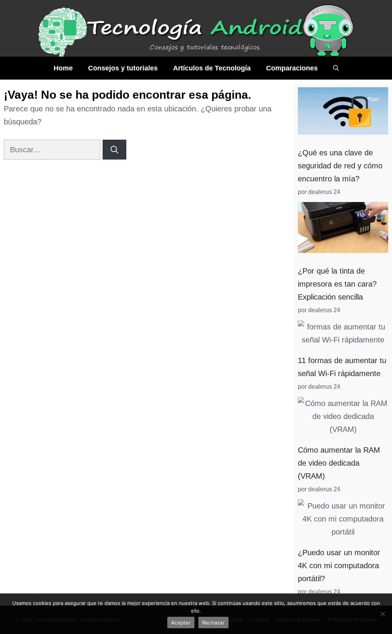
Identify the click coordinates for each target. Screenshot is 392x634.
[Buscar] (114, 150)
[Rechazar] (382, 614)
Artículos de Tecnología (212, 68)
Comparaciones (292, 68)
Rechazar (213, 622)
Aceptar (181, 622)
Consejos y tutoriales (123, 68)
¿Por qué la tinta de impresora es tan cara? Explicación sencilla (337, 284)
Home (63, 68)
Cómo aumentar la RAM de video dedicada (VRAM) (339, 463)
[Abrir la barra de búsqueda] (335, 68)
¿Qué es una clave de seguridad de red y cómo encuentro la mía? (340, 165)
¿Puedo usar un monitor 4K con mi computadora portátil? (339, 565)
